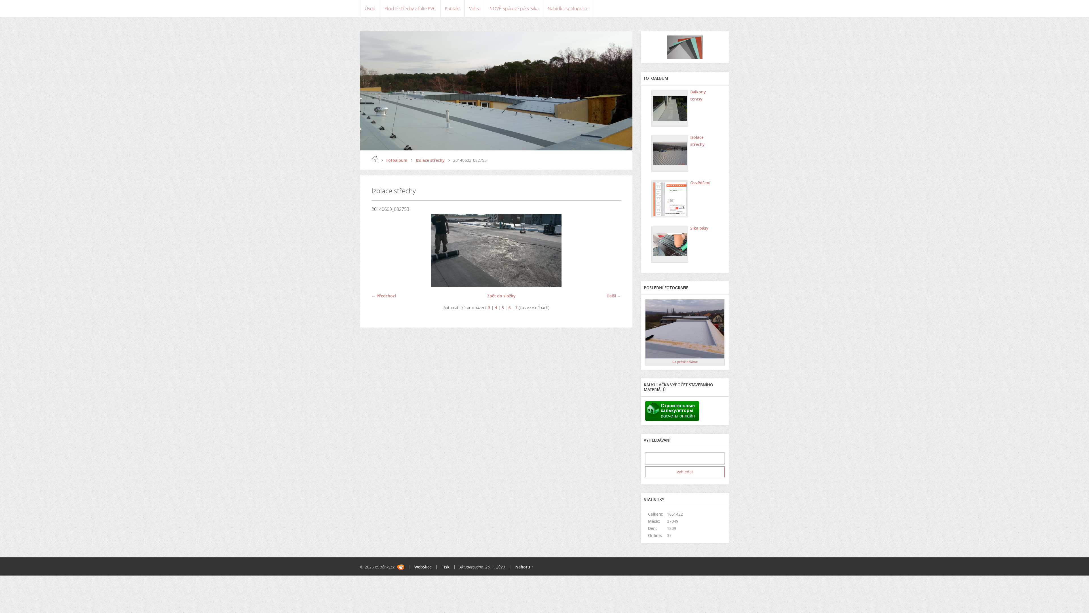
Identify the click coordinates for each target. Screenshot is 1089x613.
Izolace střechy (430, 160)
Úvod (370, 8)
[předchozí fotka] (380, 250)
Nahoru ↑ (524, 567)
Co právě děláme (685, 362)
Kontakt (452, 8)
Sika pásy (699, 228)
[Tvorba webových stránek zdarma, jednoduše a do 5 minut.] (400, 567)
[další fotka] (611, 250)
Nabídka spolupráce (568, 8)
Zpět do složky (501, 296)
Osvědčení (700, 182)
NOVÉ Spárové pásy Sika (514, 8)
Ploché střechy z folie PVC (410, 8)
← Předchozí (384, 296)
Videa (474, 8)
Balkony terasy (698, 95)
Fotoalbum (396, 160)
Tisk (445, 567)
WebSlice (423, 567)
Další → (614, 296)
